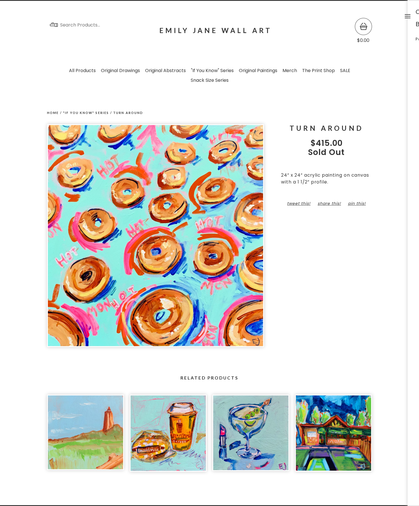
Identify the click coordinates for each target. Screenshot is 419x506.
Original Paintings (258, 70)
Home (53, 113)
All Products (82, 70)
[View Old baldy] (85, 436)
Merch (289, 70)
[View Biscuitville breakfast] (168, 436)
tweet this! (298, 203)
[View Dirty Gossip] (251, 436)
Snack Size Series (210, 80)
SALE (345, 70)
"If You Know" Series (212, 70)
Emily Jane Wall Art (215, 30)
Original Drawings (120, 70)
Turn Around (128, 113)
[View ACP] (333, 436)
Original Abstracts (165, 70)
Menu (407, 16)
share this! (329, 203)
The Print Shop (318, 70)
